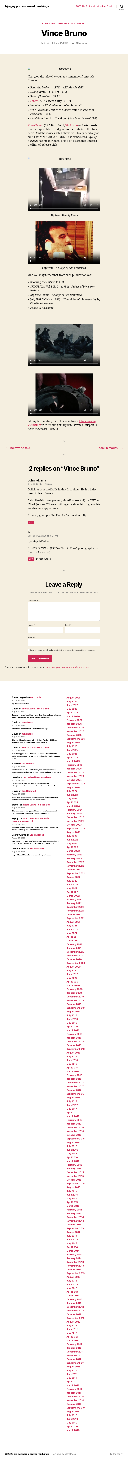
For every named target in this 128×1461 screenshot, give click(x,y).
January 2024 (74, 813)
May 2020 (72, 978)
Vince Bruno (35, 125)
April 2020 (72, 981)
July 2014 (71, 1236)
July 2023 (71, 836)
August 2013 (73, 1277)
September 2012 (75, 1318)
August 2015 (73, 1187)
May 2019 (71, 1023)
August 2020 (73, 966)
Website (31, 637)
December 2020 (75, 951)
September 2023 (75, 828)
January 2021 (73, 948)
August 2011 (73, 1366)
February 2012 (74, 1344)
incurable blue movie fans (37, 777)
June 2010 (72, 1419)
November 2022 (75, 866)
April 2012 (72, 1336)
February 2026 (74, 720)
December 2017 (75, 1082)
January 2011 (73, 1392)
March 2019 (72, 1030)
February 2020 (74, 989)
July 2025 (71, 746)
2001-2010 (81, 6)
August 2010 (73, 1411)
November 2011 (75, 1355)
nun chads (35, 697)
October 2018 (73, 1045)
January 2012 (73, 1348)
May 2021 (71, 933)
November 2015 (75, 1176)
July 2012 (71, 1325)
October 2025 (74, 735)
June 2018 (72, 1060)
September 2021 (75, 918)
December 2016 (75, 1127)
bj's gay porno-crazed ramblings (27, 6)
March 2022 (73, 895)
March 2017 (72, 1116)
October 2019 (73, 1004)
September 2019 (75, 1008)
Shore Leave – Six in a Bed (35, 708)
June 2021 (72, 929)
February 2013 (74, 1299)
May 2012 (71, 1333)
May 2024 (71, 798)
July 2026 (71, 701)
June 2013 (72, 1284)
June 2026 (72, 705)
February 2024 (74, 809)
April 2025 (72, 757)
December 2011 (75, 1351)
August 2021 (73, 922)
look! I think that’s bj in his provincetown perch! (30, 820)
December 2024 (75, 772)
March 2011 (72, 1385)
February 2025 (74, 765)
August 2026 (73, 697)
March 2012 (72, 1340)
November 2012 (75, 1310)
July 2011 (71, 1370)
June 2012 (72, 1329)
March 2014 (72, 1250)
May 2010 (71, 1422)
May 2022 (71, 888)
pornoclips (49, 23)
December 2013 (75, 1262)
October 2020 (74, 959)
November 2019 (75, 1000)
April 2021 (72, 937)
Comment (33, 600)
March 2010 (73, 1430)
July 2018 (71, 1056)
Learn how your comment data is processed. (67, 667)
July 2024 (71, 791)
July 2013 (71, 1280)
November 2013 (75, 1265)
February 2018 (74, 1075)
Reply (31, 522)
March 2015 (72, 1206)
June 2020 (72, 974)
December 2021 (75, 907)
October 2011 (73, 1359)
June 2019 (72, 1019)
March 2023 (73, 851)
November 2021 (75, 910)
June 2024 (72, 795)
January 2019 (74, 1037)
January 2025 (74, 768)
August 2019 (73, 1011)
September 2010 (75, 1407)
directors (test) (105, 6)
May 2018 (71, 1064)
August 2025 (73, 742)
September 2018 (75, 1049)
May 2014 (71, 1243)
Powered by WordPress (64, 1454)
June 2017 (72, 1105)
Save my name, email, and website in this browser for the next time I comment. (63, 650)
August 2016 (73, 1142)
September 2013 (75, 1273)
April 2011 (71, 1381)
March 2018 (72, 1071)
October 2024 (74, 780)
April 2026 (72, 712)
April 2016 (72, 1157)
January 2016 (74, 1168)
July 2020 (72, 970)
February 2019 (74, 1034)
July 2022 (71, 880)
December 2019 (75, 996)
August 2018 (73, 1052)
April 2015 (72, 1202)
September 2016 (75, 1138)
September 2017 (75, 1094)
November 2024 (75, 776)
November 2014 (75, 1221)
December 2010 (75, 1396)
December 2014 (75, 1217)
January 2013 (74, 1303)
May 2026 (71, 709)
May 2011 (71, 1378)
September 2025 (75, 738)
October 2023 (74, 824)
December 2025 (75, 727)
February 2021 (74, 944)
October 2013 (73, 1269)
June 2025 (72, 750)
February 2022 (74, 899)
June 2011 (72, 1374)
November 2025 (75, 731)
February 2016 (74, 1165)
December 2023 (75, 817)
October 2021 (73, 914)
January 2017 (73, 1123)
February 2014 (74, 1254)
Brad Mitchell (27, 763)
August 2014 (73, 1232)
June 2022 (72, 884)
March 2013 (72, 1295)
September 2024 (75, 783)
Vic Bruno (71, 125)
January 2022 (74, 903)
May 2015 (71, 1198)
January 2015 (74, 1213)
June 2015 (72, 1194)
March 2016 (72, 1161)
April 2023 (72, 847)
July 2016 (71, 1146)
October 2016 (73, 1135)
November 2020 (75, 955)
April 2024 (72, 802)
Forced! (34, 101)
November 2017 (75, 1086)
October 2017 (73, 1090)
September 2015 (75, 1183)
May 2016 (71, 1153)
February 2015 (74, 1209)
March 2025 (73, 761)
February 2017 (74, 1120)
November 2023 (75, 821)
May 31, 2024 (62, 43)
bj (47, 43)
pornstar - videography (72, 23)
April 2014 (72, 1247)
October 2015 (73, 1179)
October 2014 (73, 1224)
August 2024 (73, 787)
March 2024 (73, 806)
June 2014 (72, 1239)
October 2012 (73, 1314)
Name (31, 625)
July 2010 (71, 1415)
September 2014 (75, 1228)
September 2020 (75, 963)
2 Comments (81, 43)
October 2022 (74, 869)
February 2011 (74, 1389)
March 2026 (73, 716)
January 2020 (74, 993)
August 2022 (73, 877)
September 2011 (75, 1363)
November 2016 (75, 1131)
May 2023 (71, 843)
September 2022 (75, 873)
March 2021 (72, 940)
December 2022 (75, 862)
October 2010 (74, 1404)
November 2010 (75, 1400)
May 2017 (71, 1108)
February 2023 (74, 854)
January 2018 (74, 1079)
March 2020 (73, 985)
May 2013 (71, 1288)
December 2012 (75, 1307)
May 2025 (71, 753)
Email (68, 625)
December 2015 (75, 1172)
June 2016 (72, 1150)
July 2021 (71, 925)
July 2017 (71, 1101)
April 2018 (72, 1067)
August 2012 (73, 1321)
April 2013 (72, 1292)
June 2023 (72, 839)
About (92, 6)
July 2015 (71, 1191)
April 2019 (72, 1026)
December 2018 (75, 1041)
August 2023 (73, 832)
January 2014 (74, 1258)
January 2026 (74, 724)
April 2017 (72, 1112)
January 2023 (74, 858)
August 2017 (73, 1097)
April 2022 (72, 892)
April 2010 (72, 1426)
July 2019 (71, 1015)
